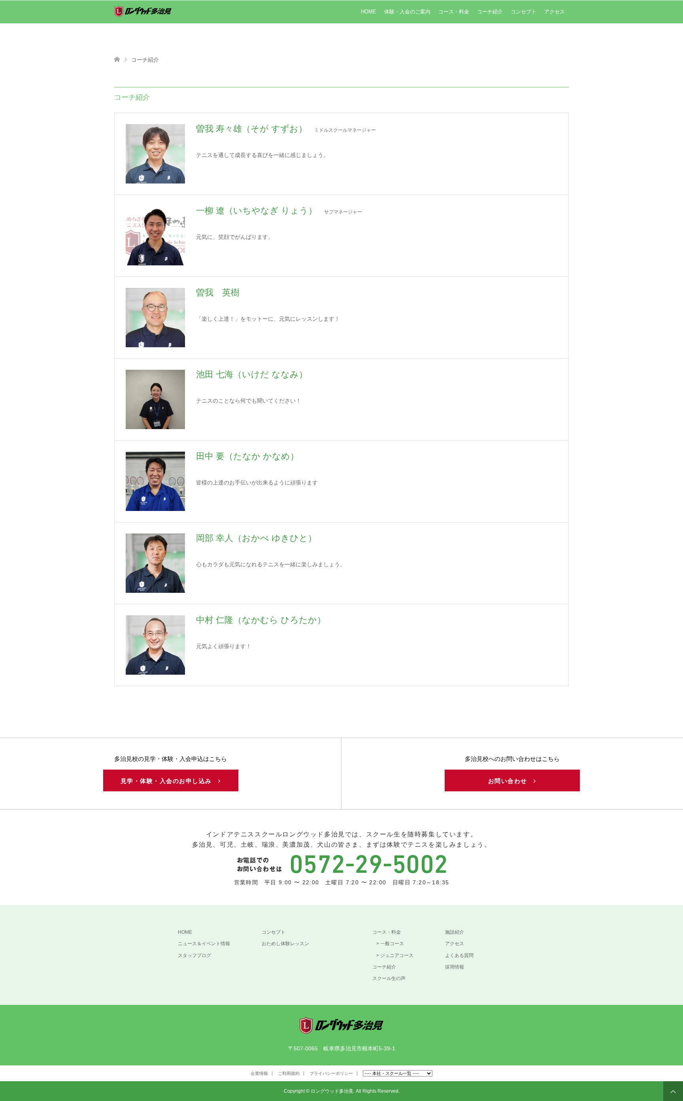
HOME (368, 12)
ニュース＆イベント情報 (204, 943)
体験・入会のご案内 (407, 12)
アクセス (554, 12)
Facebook (120, 1075)
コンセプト (523, 12)
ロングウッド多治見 (332, 1091)
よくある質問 (459, 955)
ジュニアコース (396, 955)
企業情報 (259, 1073)
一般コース (392, 943)
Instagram (132, 1075)
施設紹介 (454, 932)
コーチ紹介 (490, 12)
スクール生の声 (389, 978)
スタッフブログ (194, 955)
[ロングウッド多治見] (342, 1030)
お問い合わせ (511, 781)
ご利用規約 (289, 1073)
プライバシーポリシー (331, 1073)
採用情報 (454, 967)
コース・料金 (453, 12)
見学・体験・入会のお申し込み (170, 781)
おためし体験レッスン (285, 943)
